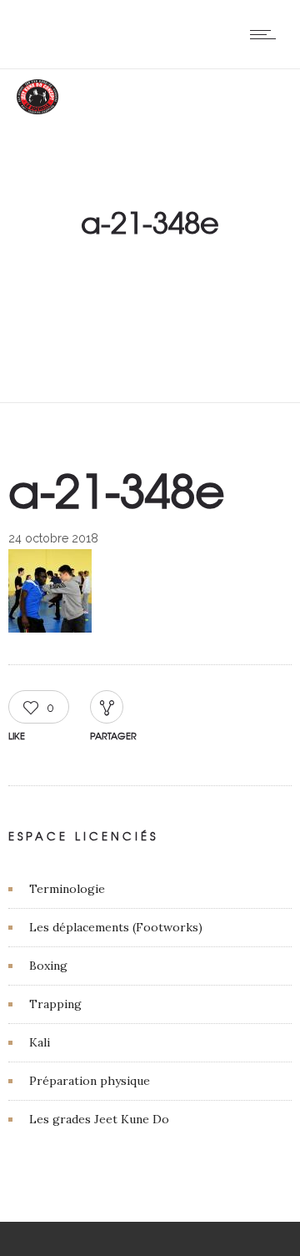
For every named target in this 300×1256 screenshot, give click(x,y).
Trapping (55, 1003)
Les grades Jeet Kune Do (99, 1119)
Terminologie (67, 888)
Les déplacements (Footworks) (115, 927)
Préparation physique (89, 1080)
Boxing (48, 965)
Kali (39, 1042)
